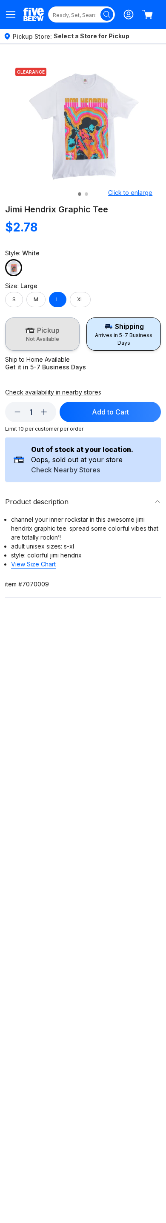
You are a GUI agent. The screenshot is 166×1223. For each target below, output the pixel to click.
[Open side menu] (11, 14)
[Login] (128, 14)
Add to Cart (110, 412)
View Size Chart (33, 564)
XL (80, 299)
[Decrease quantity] (17, 412)
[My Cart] (147, 14)
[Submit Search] (106, 14)
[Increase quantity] (43, 412)
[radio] (42, 334)
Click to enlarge (130, 192)
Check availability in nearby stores (53, 392)
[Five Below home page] (33, 14)
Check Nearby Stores (65, 470)
